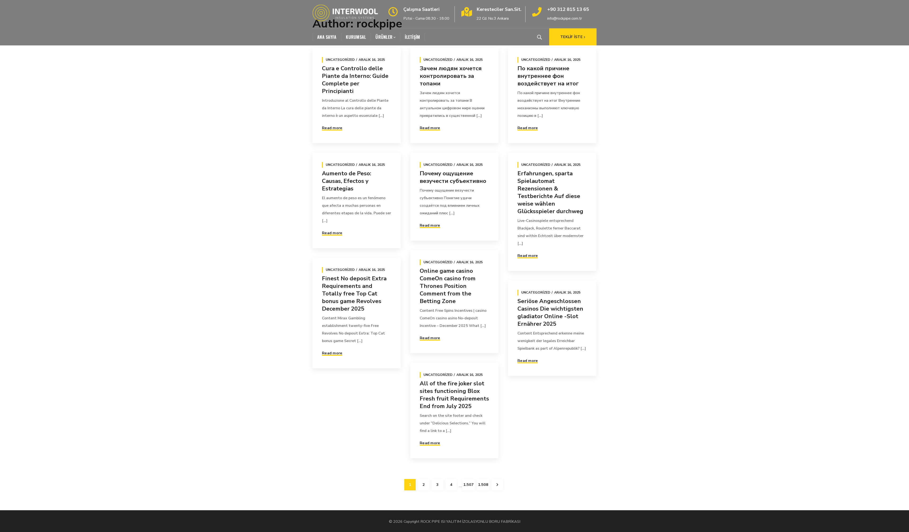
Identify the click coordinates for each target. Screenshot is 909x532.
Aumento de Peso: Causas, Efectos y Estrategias (346, 181)
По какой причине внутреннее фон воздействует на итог (548, 76)
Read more (332, 128)
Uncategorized (340, 59)
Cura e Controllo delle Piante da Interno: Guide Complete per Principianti (355, 80)
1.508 (483, 484)
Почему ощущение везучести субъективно (453, 177)
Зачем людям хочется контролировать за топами (451, 76)
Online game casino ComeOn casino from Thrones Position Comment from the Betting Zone (448, 286)
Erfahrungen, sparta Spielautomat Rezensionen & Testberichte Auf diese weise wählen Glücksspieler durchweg (550, 192)
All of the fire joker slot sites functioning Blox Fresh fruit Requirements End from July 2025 (454, 395)
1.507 (468, 484)
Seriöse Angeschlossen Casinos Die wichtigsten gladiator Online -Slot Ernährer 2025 (550, 312)
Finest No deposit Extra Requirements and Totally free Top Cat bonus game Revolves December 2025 (354, 293)
